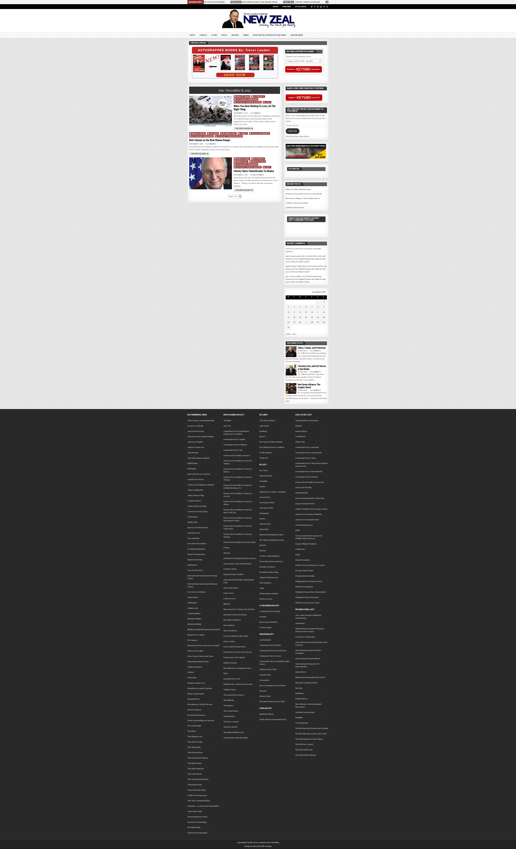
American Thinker (195, 442)
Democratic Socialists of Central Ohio (239, 542)
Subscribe (286, 7)
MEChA (226, 604)
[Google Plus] (318, 6)
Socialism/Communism (247, 99)
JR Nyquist (192, 603)
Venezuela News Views (197, 817)
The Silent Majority (195, 769)
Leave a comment (258, 175)
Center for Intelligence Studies (200, 485)
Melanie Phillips (194, 619)
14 (312, 312)
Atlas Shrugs (192, 453)
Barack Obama (243, 96)
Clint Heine (264, 426)
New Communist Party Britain (272, 686)
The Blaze (191, 731)
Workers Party (266, 599)
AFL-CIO (227, 426)
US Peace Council (231, 722)
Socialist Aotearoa (267, 567)
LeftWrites (300, 549)
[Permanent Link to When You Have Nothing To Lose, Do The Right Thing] (210, 111)
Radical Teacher (230, 663)
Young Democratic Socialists (235, 738)
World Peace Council (304, 744)
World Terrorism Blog (197, 822)
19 (300, 317)
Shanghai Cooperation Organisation (310, 592)
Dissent (226, 553)
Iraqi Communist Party (305, 504)
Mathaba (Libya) (266, 714)
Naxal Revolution (302, 560)
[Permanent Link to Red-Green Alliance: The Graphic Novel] (291, 388)
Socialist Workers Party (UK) (272, 702)
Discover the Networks (197, 528)
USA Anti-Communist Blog (198, 801)
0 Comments (316, 350)
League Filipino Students (306, 544)
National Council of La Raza (235, 615)
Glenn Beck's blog (195, 560)
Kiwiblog (263, 431)
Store (214, 35)
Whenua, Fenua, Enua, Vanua (307, 603)
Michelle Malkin (194, 624)
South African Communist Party (273, 719)
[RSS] (324, 6)
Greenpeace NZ (266, 508)
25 (294, 322)
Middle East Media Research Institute (203, 629)
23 (324, 317)
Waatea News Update (268, 594)
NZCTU (262, 545)
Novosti (262, 691)
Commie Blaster (194, 501)
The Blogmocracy (195, 737)
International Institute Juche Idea (309, 498)
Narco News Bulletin (268, 622)
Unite (261, 588)
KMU (297, 530)
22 (318, 317)
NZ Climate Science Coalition (271, 447)
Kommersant (265, 675)
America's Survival (195, 431)
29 (318, 322)
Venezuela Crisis (194, 811)
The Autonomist (194, 726)
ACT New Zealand (267, 421)
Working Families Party (233, 732)
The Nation (228, 706)
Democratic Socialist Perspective (309, 482)
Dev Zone (263, 470)
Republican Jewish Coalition (199, 688)
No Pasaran (192, 640)
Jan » (294, 334)
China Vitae (300, 442)
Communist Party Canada (234, 439)
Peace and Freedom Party (234, 647)
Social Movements (260, 133)
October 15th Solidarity (269, 556)
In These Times (230, 569)
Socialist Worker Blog (268, 572)
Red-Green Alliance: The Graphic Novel (302, 198)
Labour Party (265, 524)
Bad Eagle (191, 469)
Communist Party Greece (270, 656)
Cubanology (192, 517)
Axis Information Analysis (198, 458)
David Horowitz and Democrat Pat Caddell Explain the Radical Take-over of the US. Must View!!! (306, 259)
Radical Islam (258, 161)
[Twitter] (311, 6)
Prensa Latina (265, 627)
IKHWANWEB (301, 493)
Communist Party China (305, 458)
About (192, 35)
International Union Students (307, 659)
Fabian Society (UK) (268, 669)
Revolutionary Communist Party (237, 668)
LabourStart (300, 672)
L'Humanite (264, 680)
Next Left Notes (230, 631)
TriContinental (301, 723)
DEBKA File (192, 522)
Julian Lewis (192, 608)
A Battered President (295, 208)
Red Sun (298, 688)
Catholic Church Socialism (297, 203)
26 (300, 322)
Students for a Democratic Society (238, 684)
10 (289, 312)
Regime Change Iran (196, 683)
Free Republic (193, 538)
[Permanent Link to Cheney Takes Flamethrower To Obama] (210, 173)
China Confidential (195, 490)
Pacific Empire (265, 453)
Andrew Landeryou (195, 447)
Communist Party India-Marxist (308, 471)
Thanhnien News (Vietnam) (307, 597)
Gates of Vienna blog (196, 554)
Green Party (264, 497)
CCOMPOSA (300, 437)
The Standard (265, 583)
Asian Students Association (306, 421)
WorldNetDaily (193, 827)
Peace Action (229, 641)
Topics (224, 35)
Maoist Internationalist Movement (310, 677)
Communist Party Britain (270, 645)
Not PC (262, 437)
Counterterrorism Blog (197, 512)
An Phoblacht (265, 640)
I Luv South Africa (195, 570)
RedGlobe (299, 693)
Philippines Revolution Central (308, 581)
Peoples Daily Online (304, 571)
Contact (203, 35)
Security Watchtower (196, 715)
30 (324, 322)
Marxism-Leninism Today (306, 683)
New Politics (228, 625)
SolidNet (299, 718)
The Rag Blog (229, 716)
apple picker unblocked (296, 266)
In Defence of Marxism (305, 637)
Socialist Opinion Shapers (248, 102)
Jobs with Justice (231, 588)
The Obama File (194, 747)
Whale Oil (263, 458)
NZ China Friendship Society (271, 540)
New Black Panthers (232, 620)
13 (306, 312)
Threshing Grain (194, 785)
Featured (214, 133)
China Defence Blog (195, 495)
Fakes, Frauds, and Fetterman (298, 189)
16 (324, 312)
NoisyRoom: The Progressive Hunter (203, 645)
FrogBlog (263, 481)
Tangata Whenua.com (268, 577)
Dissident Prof (193, 533)
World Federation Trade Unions (309, 739)
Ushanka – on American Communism (203, 806)
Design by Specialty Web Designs (258, 846)
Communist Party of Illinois (235, 445)
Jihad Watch (192, 597)
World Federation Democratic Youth (311, 734)
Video (268, 102)
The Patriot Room (195, 753)
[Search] (327, 6)
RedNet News (301, 699)
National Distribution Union (271, 535)
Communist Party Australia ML (308, 453)
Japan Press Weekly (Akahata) (308, 514)
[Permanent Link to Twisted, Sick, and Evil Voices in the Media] (291, 370)
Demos (226, 548)
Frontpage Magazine (196, 549)
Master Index (297, 35)
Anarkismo (300, 623)
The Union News (194, 774)
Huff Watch (192, 565)
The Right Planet (194, 763)
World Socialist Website (305, 755)
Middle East (242, 161)
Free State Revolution (196, 544)
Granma (262, 617)
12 (300, 312)
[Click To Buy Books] (235, 78)
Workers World (230, 727)
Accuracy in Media (195, 426)
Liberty (244, 133)
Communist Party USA (233, 450)
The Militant (228, 700)
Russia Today (265, 696)
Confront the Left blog (197, 506)
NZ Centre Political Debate (271, 442)
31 (288, 327)
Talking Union (229, 690)
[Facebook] (314, 6)
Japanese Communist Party (307, 520)
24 (289, 322)
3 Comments (256, 113)
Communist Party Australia (307, 447)
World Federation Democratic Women (311, 728)
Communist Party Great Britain (272, 651)
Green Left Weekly (303, 487)
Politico (190, 672)
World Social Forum (303, 750)
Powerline (191, 678)
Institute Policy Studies (233, 574)
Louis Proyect (229, 599)
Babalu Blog (192, 463)
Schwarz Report (194, 710)
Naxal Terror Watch (196, 635)
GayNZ (262, 487)
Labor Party (228, 593)
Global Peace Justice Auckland (272, 492)
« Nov (288, 334)
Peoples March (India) (305, 576)
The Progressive (230, 711)
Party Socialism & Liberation (235, 636)
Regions (235, 35)
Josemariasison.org (304, 525)
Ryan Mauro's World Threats (199, 704)
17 (288, 317)
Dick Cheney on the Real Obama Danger (209, 140)
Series (246, 35)
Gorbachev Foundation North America (239, 558)
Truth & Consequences (197, 795)
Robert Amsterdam (195, 694)
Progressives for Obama (234, 657)
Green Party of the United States (237, 564)
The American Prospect (233, 695)
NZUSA (262, 551)
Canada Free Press (195, 479)
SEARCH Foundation (304, 587)
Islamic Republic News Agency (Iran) (311, 509)
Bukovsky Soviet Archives (198, 474)
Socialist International (304, 712)
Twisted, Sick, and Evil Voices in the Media (304, 194)
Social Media (300, 7)
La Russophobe (194, 613)
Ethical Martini (265, 476)
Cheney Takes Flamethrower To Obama (254, 171)
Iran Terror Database (196, 592)
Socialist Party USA (231, 679)
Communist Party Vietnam (306, 477)
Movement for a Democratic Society (239, 609)
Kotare (262, 519)
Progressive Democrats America (237, 652)
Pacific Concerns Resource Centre (310, 565)
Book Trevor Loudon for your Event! (269, 35)
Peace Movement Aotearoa (271, 561)
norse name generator (295, 256)
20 (306, 317)
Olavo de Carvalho (195, 651)
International (229, 133)
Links (297, 555)
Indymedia (264, 513)
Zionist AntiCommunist (197, 833)
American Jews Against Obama (200, 437)
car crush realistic (293, 276)
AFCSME (227, 421)
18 (294, 317)
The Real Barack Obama (197, 758)
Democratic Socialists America (236, 455)
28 (312, 322)
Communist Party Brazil (269, 611)
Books (275, 7)
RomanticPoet (193, 699)
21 (312, 317)
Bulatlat (298, 426)
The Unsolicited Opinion (197, 779)
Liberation (263, 529)
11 (294, 312)
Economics (259, 96)
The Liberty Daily (195, 742)
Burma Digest (301, 431)
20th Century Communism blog (200, 421)
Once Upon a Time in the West (200, 656)
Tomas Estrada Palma (196, 790)
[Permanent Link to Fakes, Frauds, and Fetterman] (291, 351)
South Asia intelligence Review (200, 721)
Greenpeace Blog (266, 503)
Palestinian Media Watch (198, 662)
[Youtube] (321, 6)
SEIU (225, 673)
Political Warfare (194, 667)
